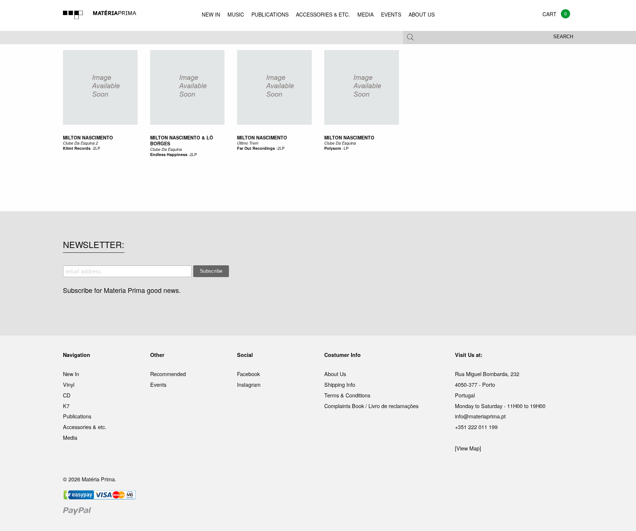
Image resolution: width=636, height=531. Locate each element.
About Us (335, 374)
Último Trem (247, 143)
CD (66, 395)
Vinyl (68, 384)
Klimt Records (77, 148)
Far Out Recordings (256, 148)
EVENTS (391, 14)
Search (563, 36)
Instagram (249, 384)
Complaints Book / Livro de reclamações (371, 406)
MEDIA (365, 14)
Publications (77, 416)
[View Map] (468, 448)
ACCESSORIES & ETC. (323, 14)
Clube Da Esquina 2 (80, 143)
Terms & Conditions (347, 395)
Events (158, 384)
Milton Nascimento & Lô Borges (181, 140)
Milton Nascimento (88, 137)
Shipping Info (339, 384)
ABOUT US (422, 14)
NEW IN (211, 14)
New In (71, 374)
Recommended (168, 374)
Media (70, 437)
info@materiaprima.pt (480, 416)
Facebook (248, 374)
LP (346, 148)
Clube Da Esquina (166, 149)
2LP (96, 148)
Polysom (332, 148)
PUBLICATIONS (270, 14)
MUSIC (235, 14)
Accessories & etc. (84, 427)
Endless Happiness (168, 154)
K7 (66, 406)
